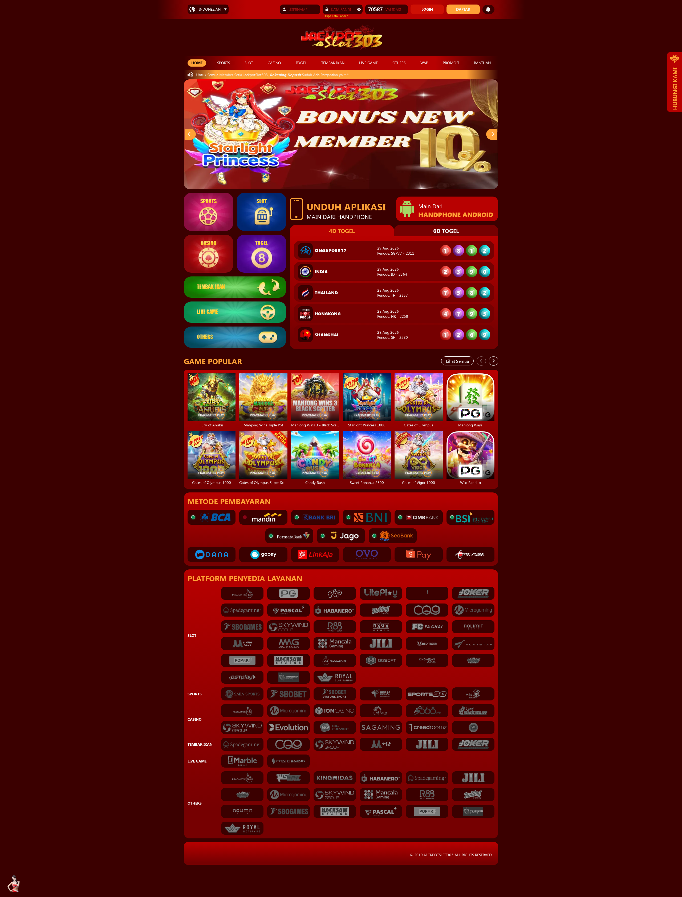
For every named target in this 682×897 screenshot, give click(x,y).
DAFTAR (463, 9)
